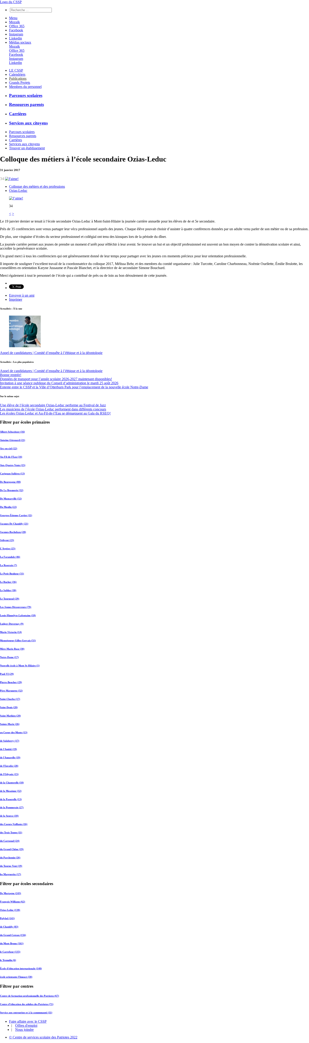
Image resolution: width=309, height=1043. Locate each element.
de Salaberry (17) (9, 740)
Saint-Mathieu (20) (10, 715)
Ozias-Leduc (18, 190)
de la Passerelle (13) (11, 799)
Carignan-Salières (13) (12, 473)
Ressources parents (26, 104)
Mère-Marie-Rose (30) (12, 648)
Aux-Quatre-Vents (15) (12, 465)
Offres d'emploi (26, 1025)
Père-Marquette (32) (11, 690)
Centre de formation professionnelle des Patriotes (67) (29, 995)
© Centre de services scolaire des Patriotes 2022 (43, 1037)
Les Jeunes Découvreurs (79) (15, 607)
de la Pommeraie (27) (12, 807)
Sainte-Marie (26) (9, 724)
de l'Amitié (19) (8, 749)
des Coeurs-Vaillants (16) (13, 824)
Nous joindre (24, 1029)
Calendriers (17, 74)
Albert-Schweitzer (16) (12, 431)
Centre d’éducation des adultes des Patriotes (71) (26, 1004)
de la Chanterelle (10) (12, 782)
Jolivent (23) (7, 540)
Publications (17, 78)
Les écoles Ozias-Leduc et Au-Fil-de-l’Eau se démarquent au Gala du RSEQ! (55, 413)
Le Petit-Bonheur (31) (12, 573)
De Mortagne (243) (10, 893)
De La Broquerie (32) (11, 490)
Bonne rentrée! (10, 375)
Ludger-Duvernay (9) (12, 623)
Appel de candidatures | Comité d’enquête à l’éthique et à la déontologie (51, 353)
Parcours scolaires (25, 95)
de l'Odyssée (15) (9, 774)
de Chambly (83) (9, 926)
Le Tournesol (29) (9, 598)
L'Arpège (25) (7, 548)
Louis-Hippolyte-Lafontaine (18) (18, 615)
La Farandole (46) (10, 556)
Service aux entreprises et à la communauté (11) (26, 1012)
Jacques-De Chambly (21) (14, 523)
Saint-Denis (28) (9, 707)
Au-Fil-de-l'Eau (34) (11, 456)
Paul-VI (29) (7, 674)
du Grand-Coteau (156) (13, 935)
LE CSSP (16, 70)
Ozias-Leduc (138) (10, 910)
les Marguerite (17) (10, 874)
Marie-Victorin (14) (11, 632)
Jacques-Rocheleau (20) (13, 532)
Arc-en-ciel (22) (8, 448)
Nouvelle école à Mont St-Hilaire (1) (20, 665)
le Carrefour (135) (10, 951)
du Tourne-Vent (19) (11, 866)
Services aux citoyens (28, 123)
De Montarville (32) (11, 498)
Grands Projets (19, 82)
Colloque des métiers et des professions (37, 186)
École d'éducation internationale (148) (21, 968)
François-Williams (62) (12, 901)
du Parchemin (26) (10, 857)
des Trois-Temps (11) (11, 832)
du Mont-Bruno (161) (12, 943)
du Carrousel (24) (9, 840)
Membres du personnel (25, 87)
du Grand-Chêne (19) (12, 849)
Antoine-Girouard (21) (12, 440)
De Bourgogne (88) (10, 481)
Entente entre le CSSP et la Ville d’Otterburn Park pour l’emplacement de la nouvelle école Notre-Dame (74, 387)
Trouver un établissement (27, 148)
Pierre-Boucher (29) (11, 682)
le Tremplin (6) (8, 960)
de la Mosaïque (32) (10, 791)
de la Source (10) (9, 815)
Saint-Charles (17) (10, 699)
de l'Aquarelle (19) (10, 757)
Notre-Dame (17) (9, 657)
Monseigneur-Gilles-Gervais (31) (18, 640)
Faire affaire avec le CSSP (28, 1021)
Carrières (17, 113)
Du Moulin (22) (8, 507)
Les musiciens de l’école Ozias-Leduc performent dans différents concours (53, 409)
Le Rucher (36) (8, 582)
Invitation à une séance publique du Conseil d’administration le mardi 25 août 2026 (59, 383)
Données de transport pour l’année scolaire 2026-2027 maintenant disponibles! (56, 379)
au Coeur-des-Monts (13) (13, 732)
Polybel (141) (7, 918)
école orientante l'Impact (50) (16, 976)
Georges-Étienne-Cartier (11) (16, 515)
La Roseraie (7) (8, 565)
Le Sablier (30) (8, 590)
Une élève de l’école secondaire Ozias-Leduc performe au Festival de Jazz (53, 405)
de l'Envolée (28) (9, 765)
